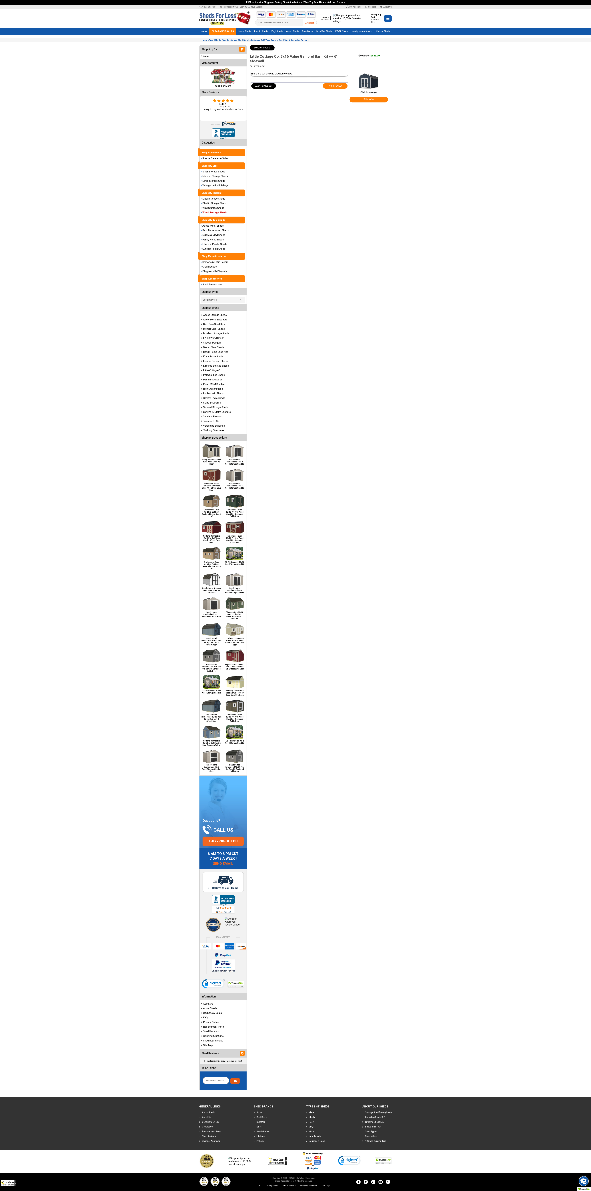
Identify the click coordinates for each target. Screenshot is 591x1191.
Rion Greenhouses (213, 388)
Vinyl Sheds (277, 31)
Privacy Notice (211, 1022)
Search (311, 23)
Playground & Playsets (214, 271)
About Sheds (210, 1008)
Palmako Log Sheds (214, 375)
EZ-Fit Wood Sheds (213, 338)
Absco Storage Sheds (215, 315)
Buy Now (369, 99)
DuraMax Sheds (324, 31)
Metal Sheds (245, 31)
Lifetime (261, 1136)
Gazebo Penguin (212, 342)
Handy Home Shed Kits (215, 351)
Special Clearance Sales (215, 158)
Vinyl (311, 1126)
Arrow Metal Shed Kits (215, 319)
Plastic (312, 1117)
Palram (260, 1141)
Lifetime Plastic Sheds (214, 244)
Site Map (208, 1045)
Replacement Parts (213, 1026)
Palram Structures (212, 379)
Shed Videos (371, 1136)
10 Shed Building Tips (375, 1141)
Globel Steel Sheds (213, 347)
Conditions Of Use (210, 1122)
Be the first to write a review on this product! (223, 1061)
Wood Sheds (292, 31)
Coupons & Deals (212, 1012)
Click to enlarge (368, 92)
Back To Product (262, 48)
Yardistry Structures (213, 430)
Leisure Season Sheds (215, 361)
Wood (311, 1131)
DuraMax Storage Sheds (216, 333)
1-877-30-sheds (223, 841)
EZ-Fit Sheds (341, 31)
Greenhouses (209, 266)
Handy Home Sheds (362, 31)
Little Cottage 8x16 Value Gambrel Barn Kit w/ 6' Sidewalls (273, 40)
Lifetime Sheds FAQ (374, 1122)
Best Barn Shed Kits (214, 324)
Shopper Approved (211, 1141)
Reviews (305, 40)
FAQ (205, 1017)
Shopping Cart (376, 18)
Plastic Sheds (261, 31)
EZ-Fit (259, 1126)
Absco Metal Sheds (213, 225)
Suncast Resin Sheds (213, 248)
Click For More (223, 85)
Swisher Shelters (212, 416)
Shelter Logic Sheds (214, 398)
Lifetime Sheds (382, 31)
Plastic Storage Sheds (214, 203)
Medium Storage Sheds (215, 176)
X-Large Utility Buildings (215, 185)
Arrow (260, 1112)
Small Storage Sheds (213, 171)
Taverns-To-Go (211, 421)
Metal (311, 1112)
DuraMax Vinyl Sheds (213, 235)
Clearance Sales (223, 31)
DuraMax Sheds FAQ (375, 1117)
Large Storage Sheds (213, 180)
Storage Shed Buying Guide (378, 1112)
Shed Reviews (211, 1031)
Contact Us (207, 1126)
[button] (8, 1183)
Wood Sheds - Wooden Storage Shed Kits (227, 40)
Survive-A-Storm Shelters (217, 411)
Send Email (223, 864)
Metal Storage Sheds (213, 198)
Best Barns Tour (373, 1126)
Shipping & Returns (213, 1036)
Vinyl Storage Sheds (213, 207)
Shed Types (371, 1131)
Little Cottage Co (212, 370)
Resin (311, 1122)
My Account (354, 7)
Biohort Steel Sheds (214, 328)
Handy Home (263, 1131)
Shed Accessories (212, 284)
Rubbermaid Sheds (213, 393)
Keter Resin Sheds (213, 356)
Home (204, 31)
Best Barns (307, 31)
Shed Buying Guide (213, 1040)
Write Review (335, 86)
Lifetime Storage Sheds (216, 365)
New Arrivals (315, 1136)
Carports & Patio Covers (215, 262)
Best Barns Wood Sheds (215, 230)
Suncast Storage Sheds (215, 407)
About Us (387, 7)
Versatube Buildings (214, 425)
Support (372, 7)
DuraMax (261, 1122)
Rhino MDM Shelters (214, 384)
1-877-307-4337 (209, 7)
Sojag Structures (212, 402)
